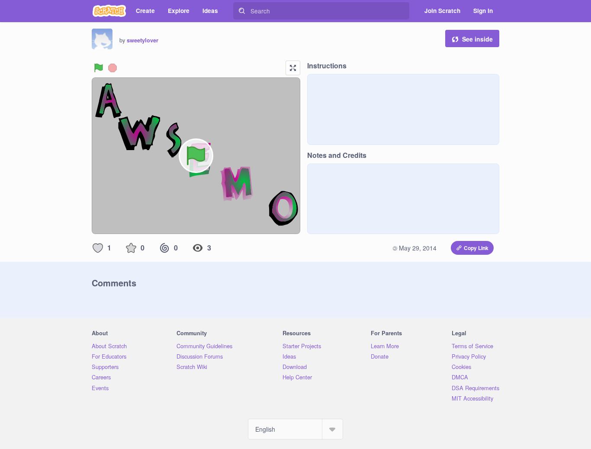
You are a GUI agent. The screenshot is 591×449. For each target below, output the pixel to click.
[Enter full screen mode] (293, 68)
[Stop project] (112, 68)
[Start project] (99, 68)
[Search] (242, 10)
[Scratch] (109, 11)
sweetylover (142, 40)
